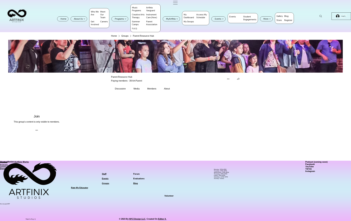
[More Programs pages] (125, 19)
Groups (105, 183)
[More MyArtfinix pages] (177, 19)
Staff (104, 174)
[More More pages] (270, 19)
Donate (3, 168)
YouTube (309, 166)
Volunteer (169, 196)
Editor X (162, 219)
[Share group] (238, 78)
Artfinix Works (22, 162)
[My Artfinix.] (175, 2)
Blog (135, 183)
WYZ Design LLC (137, 219)
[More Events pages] (222, 19)
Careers (3, 166)
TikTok (308, 169)
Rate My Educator (79, 188)
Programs (4, 165)
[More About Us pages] (84, 19)
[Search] (321, 16)
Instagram (310, 171)
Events (105, 178)
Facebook (310, 164)
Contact (4, 162)
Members (11, 161)
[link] (120, 89)
